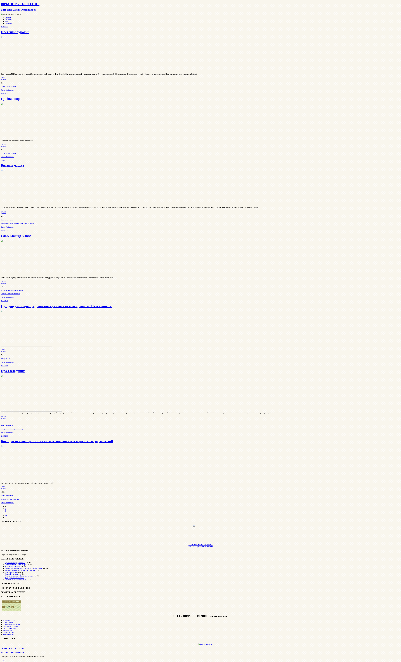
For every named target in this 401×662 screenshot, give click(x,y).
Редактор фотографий (10, 626)
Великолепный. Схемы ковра (15, 565)
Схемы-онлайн (8, 622)
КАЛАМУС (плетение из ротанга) (200, 546)
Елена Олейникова (7, 90)
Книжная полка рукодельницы (12, 290)
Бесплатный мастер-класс (10, 499)
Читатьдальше (3, 78)
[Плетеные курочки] (37, 72)
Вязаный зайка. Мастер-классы (16, 580)
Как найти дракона (11, 574)
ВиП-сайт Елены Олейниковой (12, 652)
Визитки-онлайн (9, 634)
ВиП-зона (8, 23)
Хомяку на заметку (16, 429)
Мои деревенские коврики (14, 578)
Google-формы (8, 630)
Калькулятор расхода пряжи (12, 624)
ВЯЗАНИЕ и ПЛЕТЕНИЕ (12, 648)
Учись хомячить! (7, 425)
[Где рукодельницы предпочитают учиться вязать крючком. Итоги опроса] (26, 346)
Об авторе (8, 19)
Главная (8, 18)
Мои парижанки (11, 572)
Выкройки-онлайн (9, 620)
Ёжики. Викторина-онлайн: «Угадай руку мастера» (23, 568)
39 (6, 516)
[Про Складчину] (31, 411)
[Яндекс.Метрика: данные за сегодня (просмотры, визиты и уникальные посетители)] (205, 644)
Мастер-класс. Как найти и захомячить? (19, 576)
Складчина (5, 429)
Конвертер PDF (8, 632)
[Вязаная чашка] (37, 205)
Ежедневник (5, 358)
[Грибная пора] (37, 139)
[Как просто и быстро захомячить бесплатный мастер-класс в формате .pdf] (23, 481)
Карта (7, 21)
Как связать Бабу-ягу (12, 566)
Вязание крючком (7, 223)
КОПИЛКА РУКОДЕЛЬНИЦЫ (200, 545)
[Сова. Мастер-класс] (37, 276)
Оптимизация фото (9, 628)
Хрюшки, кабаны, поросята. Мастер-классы (20, 570)
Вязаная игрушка (7, 220)
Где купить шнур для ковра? (15, 563)
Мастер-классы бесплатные (24, 223)
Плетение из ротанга (8, 86)
